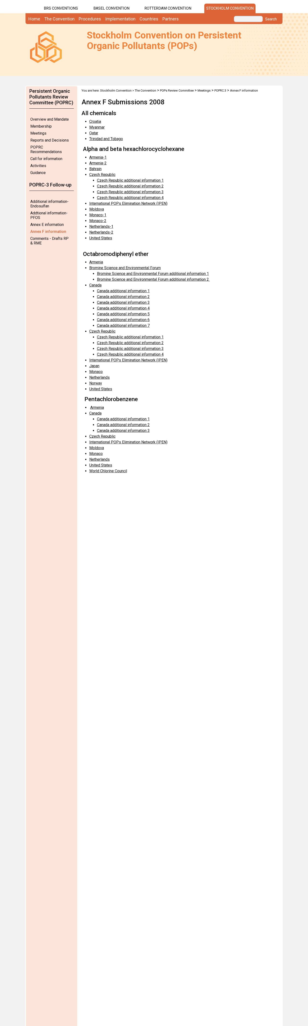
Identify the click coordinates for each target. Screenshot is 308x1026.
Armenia (96, 262)
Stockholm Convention (230, 8)
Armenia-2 (98, 163)
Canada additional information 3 (123, 302)
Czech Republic (102, 174)
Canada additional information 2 (123, 296)
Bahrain (95, 169)
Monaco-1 (97, 215)
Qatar (93, 133)
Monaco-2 (97, 220)
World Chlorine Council (108, 471)
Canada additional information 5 (123, 314)
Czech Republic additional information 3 (130, 192)
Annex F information (48, 231)
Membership (41, 126)
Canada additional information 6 (123, 319)
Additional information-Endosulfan (49, 203)
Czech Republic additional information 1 (130, 180)
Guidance (38, 172)
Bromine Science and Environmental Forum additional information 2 (153, 279)
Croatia (95, 121)
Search (271, 19)
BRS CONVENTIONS (61, 8)
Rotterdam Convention (167, 8)
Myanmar (97, 127)
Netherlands (99, 377)
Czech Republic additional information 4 (130, 197)
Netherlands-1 (101, 226)
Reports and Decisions (49, 140)
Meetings (38, 133)
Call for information (46, 158)
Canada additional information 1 (123, 291)
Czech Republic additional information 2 (130, 186)
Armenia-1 (98, 157)
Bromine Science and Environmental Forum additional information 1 (153, 273)
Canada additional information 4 (123, 308)
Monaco (96, 371)
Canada (95, 285)
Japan (94, 366)
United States (100, 238)
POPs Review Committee (177, 90)
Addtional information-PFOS (49, 215)
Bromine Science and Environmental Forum (125, 268)
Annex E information (47, 224)
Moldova (96, 209)
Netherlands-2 (101, 232)
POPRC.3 (220, 90)
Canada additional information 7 (123, 325)
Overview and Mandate (49, 119)
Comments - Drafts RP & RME (49, 240)
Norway (95, 383)
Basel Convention (111, 8)
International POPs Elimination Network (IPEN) (128, 203)
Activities (38, 165)
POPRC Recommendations (46, 149)
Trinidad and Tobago (106, 139)
